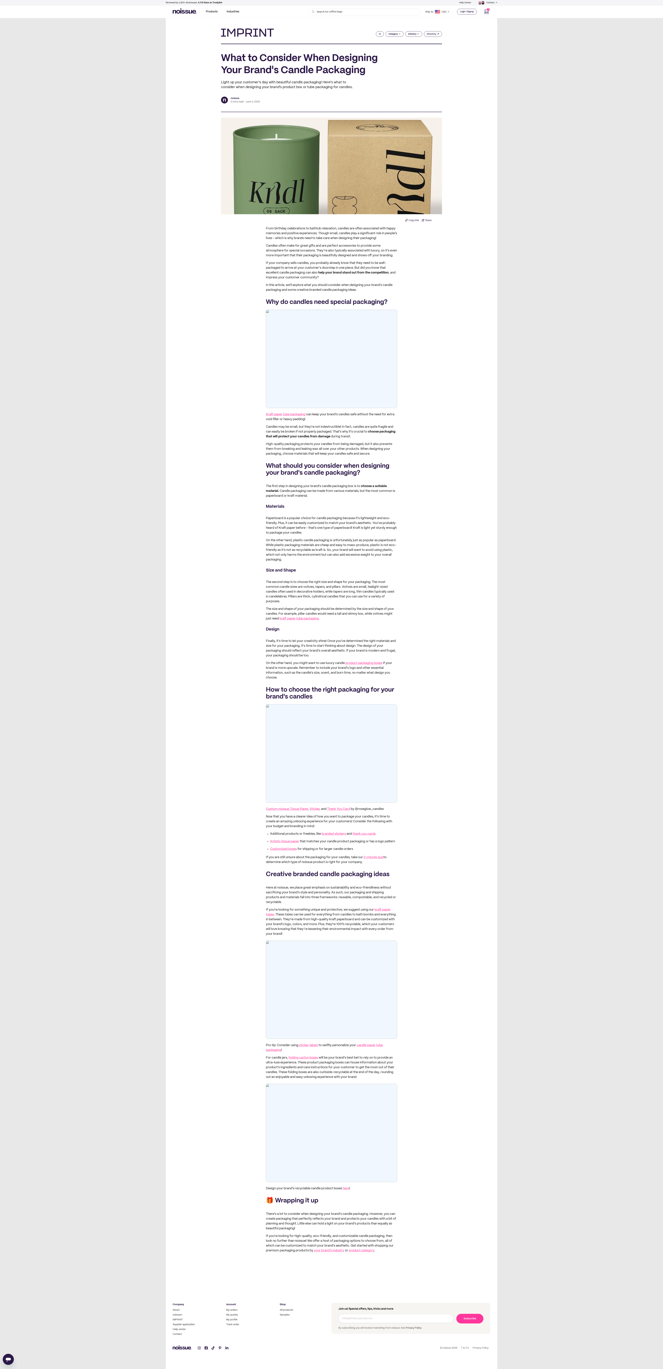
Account (231, 1304)
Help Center (465, 3)
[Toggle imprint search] (380, 34)
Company (178, 1304)
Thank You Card (338, 809)
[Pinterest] (220, 1348)
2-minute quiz (373, 857)
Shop (283, 1304)
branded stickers (334, 833)
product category (361, 1250)
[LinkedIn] (227, 1348)
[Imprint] (247, 32)
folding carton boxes (303, 1057)
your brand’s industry (329, 1250)
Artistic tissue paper (284, 841)
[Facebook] (206, 1348)
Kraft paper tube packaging (285, 414)
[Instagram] (199, 1348)
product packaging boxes (363, 663)
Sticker (315, 809)
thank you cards (364, 833)
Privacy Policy (413, 1328)
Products (212, 11)
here (346, 1188)
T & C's (465, 1348)
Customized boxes (283, 849)
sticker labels (308, 1045)
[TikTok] (213, 1348)
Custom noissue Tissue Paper (287, 809)
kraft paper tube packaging (299, 618)
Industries (233, 11)
